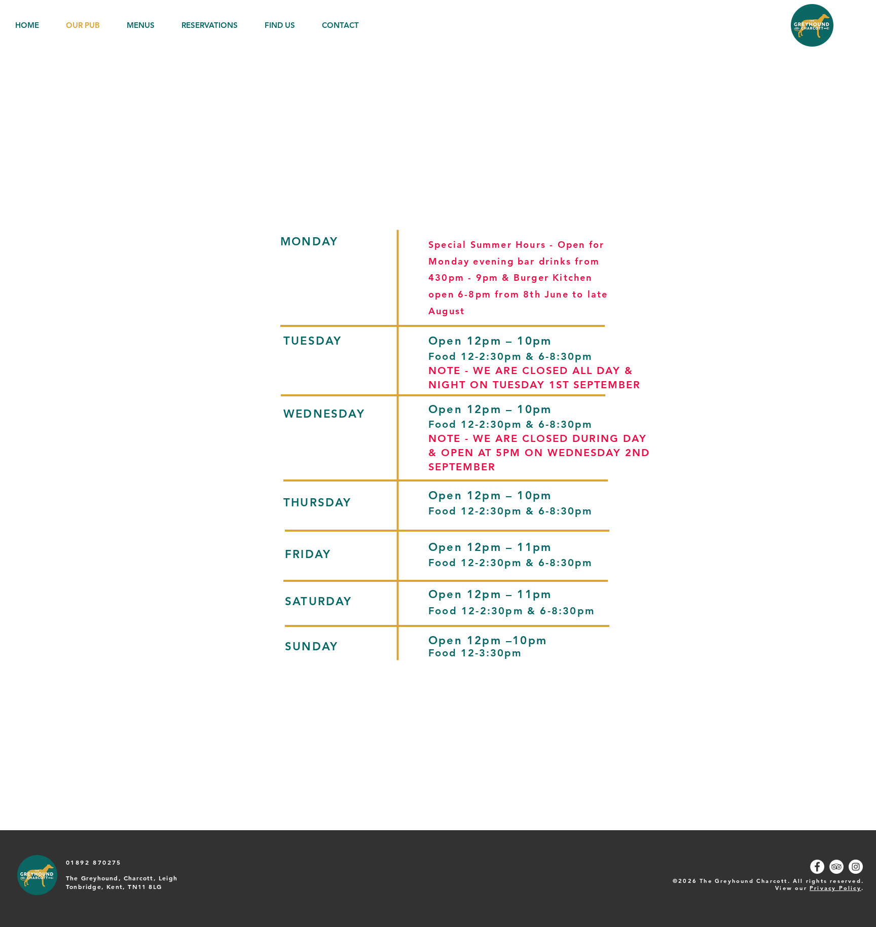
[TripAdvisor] (836, 867)
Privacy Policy (835, 888)
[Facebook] (817, 867)
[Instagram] (856, 867)
